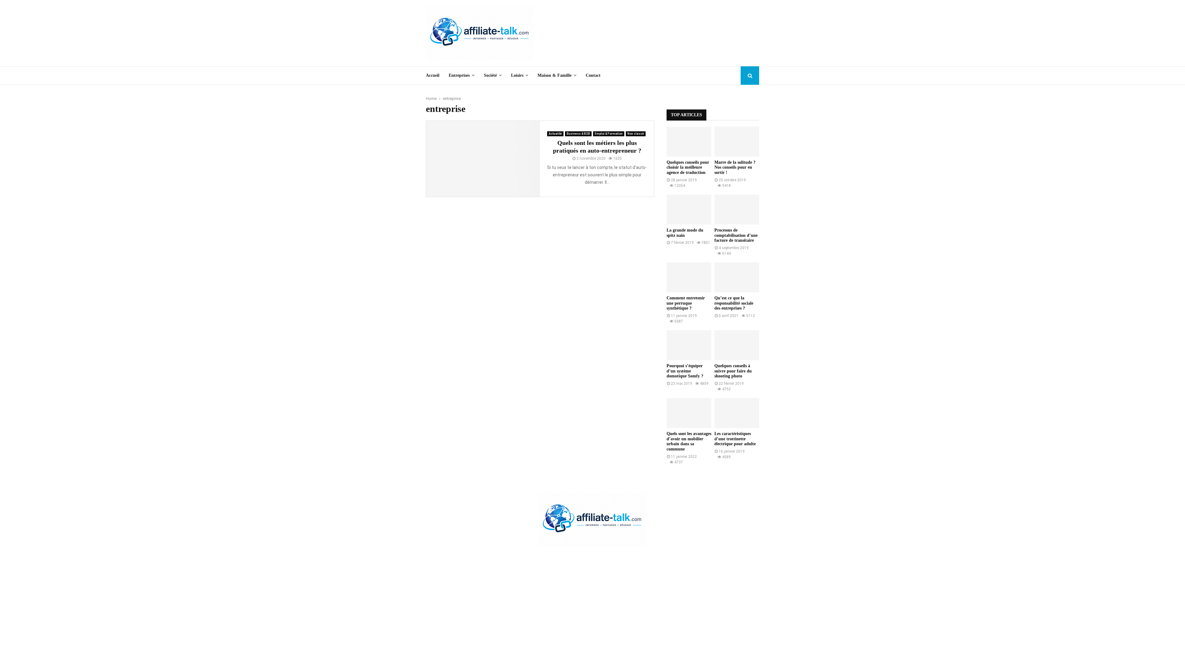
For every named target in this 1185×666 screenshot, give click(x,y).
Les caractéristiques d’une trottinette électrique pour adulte (735, 438)
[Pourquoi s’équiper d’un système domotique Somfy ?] (689, 345)
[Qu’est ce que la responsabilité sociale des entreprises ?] (736, 277)
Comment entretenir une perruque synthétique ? (686, 303)
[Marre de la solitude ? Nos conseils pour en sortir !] (736, 142)
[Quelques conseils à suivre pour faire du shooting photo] (736, 345)
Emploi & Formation (609, 133)
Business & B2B (578, 133)
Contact (593, 75)
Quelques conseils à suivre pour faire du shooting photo (733, 371)
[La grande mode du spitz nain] (689, 209)
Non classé (635, 133)
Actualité (555, 133)
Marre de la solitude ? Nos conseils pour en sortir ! (734, 167)
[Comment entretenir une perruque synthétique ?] (689, 277)
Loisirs (517, 75)
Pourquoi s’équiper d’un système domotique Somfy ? (685, 371)
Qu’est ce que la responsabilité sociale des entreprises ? (733, 303)
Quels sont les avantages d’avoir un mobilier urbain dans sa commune (689, 441)
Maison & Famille (555, 75)
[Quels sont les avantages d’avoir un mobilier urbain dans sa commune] (689, 413)
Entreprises (459, 75)
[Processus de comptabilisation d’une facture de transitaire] (736, 209)
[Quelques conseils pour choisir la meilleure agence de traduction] (689, 142)
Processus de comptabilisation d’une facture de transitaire (736, 235)
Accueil (432, 75)
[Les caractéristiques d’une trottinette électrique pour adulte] (736, 413)
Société (490, 75)
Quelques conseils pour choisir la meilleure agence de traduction (688, 167)
